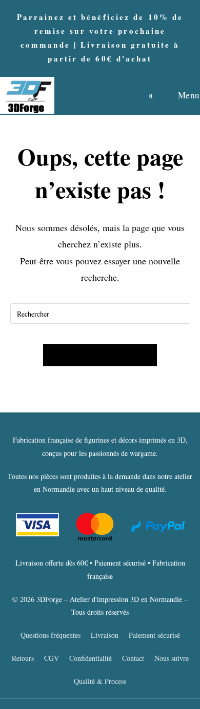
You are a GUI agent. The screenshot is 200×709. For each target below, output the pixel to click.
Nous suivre (171, 658)
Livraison (104, 635)
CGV (51, 658)
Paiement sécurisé (154, 635)
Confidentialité (90, 658)
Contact (133, 658)
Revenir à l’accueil (100, 355)
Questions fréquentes (51, 635)
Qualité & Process (100, 681)
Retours (23, 658)
